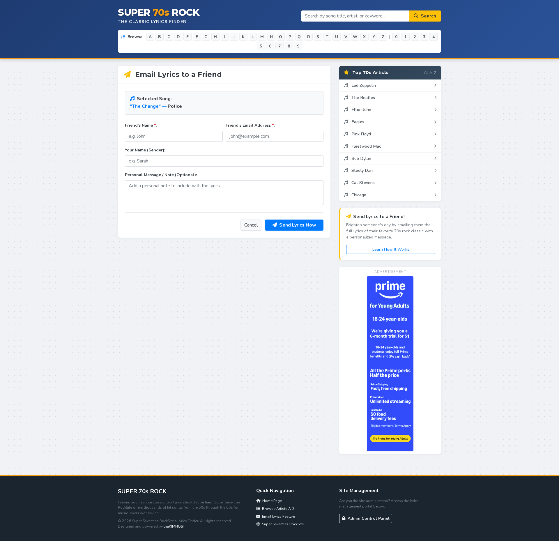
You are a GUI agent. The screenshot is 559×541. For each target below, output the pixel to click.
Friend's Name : (141, 125)
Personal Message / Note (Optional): (161, 175)
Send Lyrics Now (297, 225)
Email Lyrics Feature (278, 516)
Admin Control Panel (368, 518)
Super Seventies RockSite (282, 523)
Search (428, 16)
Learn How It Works (390, 249)
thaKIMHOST (174, 526)
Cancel (251, 225)
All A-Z (430, 72)
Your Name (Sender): (145, 150)
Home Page (271, 500)
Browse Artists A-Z (277, 508)
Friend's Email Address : (250, 125)
